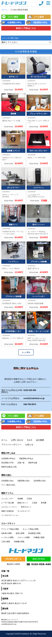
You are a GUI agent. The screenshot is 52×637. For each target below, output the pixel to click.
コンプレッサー (7, 499)
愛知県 (5, 609)
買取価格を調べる (13, 559)
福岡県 (5, 599)
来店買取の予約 (7, 463)
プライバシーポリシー (11, 444)
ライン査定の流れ (8, 485)
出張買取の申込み (8, 458)
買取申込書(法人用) (9, 467)
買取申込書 (32, 463)
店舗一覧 (20, 463)
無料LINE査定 (38, 559)
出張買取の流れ (7, 481)
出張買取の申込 (14, 22)
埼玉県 (5, 576)
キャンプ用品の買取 (31, 529)
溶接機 (20, 499)
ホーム (4, 10)
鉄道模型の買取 (34, 533)
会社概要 (40, 440)
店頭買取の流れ (40, 481)
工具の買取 (5, 542)
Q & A (29, 440)
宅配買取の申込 (40, 22)
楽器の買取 (20, 533)
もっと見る (26, 352)
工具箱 (29, 499)
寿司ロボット (26, 507)
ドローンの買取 (23, 537)
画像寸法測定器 (7, 511)
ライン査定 (13, 17)
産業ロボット (22, 503)
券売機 (43, 503)
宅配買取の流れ (23, 481)
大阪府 (5, 589)
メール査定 (39, 17)
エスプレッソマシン (9, 507)
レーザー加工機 (7, 503)
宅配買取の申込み (26, 458)
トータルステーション (10, 515)
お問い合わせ (17, 440)
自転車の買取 (6, 533)
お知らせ (29, 444)
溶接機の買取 (19, 542)
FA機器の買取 (39, 537)
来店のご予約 (26, 28)
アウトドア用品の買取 (10, 529)
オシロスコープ (23, 511)
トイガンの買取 (7, 537)
